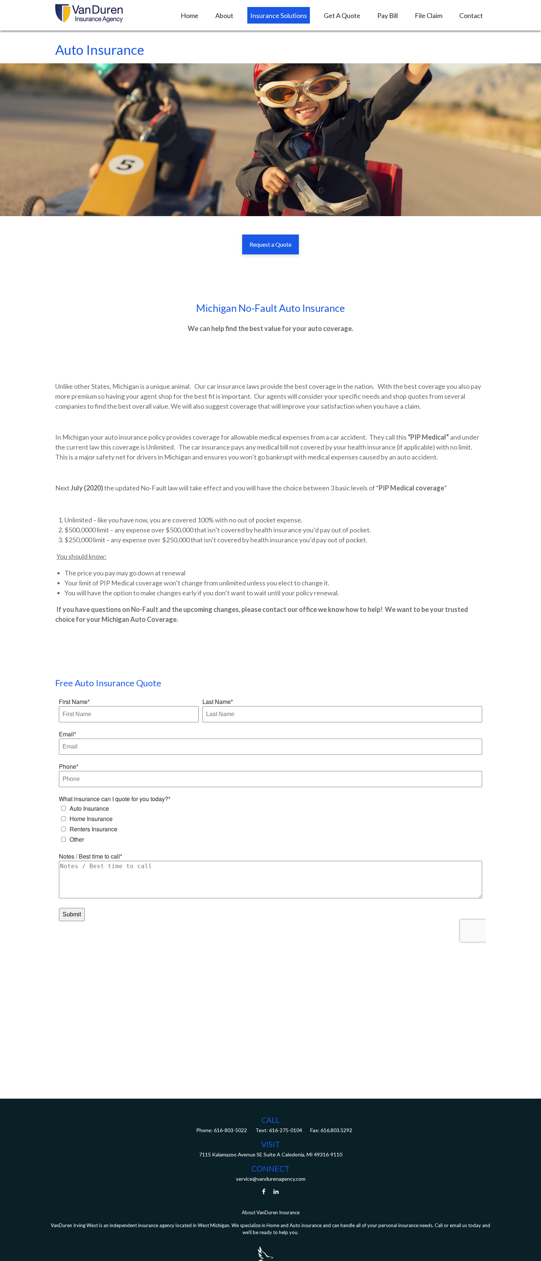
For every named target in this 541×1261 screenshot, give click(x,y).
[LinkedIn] (276, 1191)
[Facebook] (264, 1191)
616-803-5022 (230, 1130)
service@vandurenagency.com (270, 1179)
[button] (189, 15)
